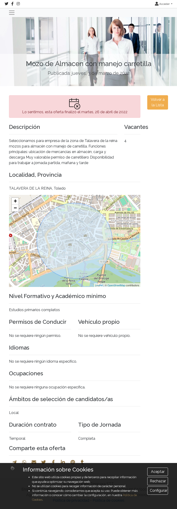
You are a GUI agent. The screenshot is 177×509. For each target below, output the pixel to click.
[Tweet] (43, 462)
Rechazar (158, 481)
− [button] (15, 208)
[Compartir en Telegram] (14, 462)
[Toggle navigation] (12, 12)
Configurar (158, 490)
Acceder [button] (164, 4)
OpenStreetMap (116, 285)
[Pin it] (73, 462)
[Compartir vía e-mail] (34, 462)
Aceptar (158, 471)
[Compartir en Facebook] (53, 462)
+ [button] (15, 201)
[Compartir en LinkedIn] (63, 462)
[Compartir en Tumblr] (82, 462)
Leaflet (99, 285)
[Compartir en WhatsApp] (24, 462)
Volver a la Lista (158, 102)
